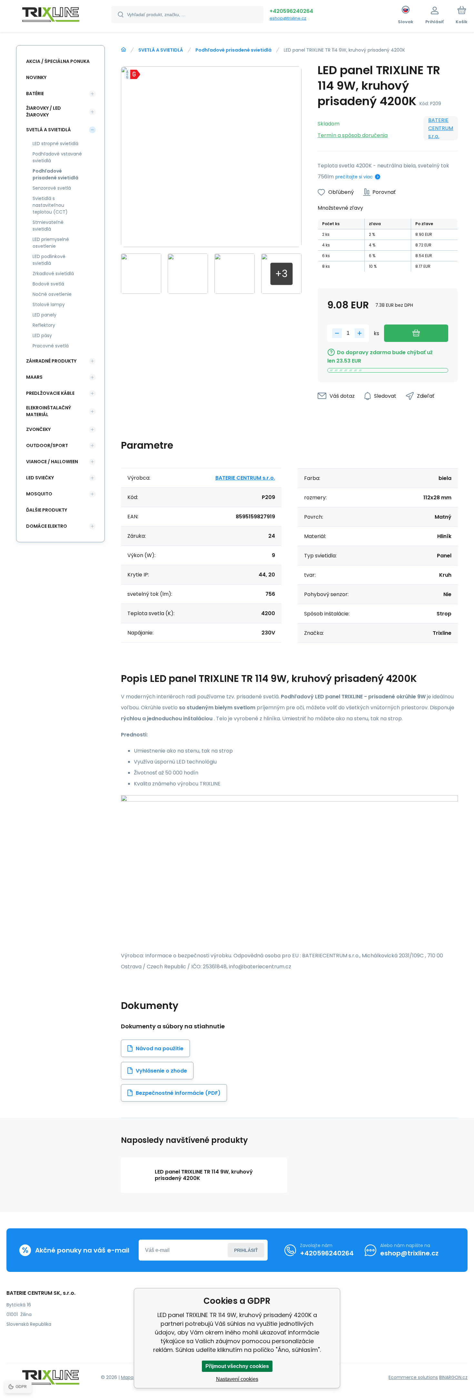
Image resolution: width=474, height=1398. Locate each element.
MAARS (34, 377)
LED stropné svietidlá (55, 143)
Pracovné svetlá (51, 346)
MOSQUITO (39, 494)
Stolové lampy (49, 304)
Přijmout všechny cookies (237, 1366)
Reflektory (44, 325)
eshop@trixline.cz (288, 18)
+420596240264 (291, 11)
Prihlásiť (246, 1250)
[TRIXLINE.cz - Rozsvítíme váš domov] (123, 49)
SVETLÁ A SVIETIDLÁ (160, 50)
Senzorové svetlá (52, 188)
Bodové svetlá (48, 284)
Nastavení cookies (237, 1379)
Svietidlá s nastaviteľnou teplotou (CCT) (50, 205)
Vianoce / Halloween (52, 461)
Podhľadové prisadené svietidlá (233, 50)
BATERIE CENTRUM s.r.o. (440, 128)
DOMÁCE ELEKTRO (46, 526)
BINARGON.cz (453, 1377)
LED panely (44, 315)
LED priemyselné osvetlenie (51, 242)
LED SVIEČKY (40, 477)
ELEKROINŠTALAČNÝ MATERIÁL (48, 411)
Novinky (36, 77)
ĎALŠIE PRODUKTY (46, 510)
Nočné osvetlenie (52, 294)
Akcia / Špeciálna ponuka (58, 61)
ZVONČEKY (38, 429)
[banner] (50, 15)
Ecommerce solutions (413, 1377)
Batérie (35, 93)
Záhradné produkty (51, 361)
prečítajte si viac (354, 177)
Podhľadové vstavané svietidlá (57, 157)
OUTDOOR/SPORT (47, 445)
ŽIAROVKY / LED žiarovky (43, 111)
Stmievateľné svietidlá (48, 225)
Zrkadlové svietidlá (53, 273)
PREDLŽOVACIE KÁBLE (50, 393)
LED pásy (42, 335)
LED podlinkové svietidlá (49, 259)
